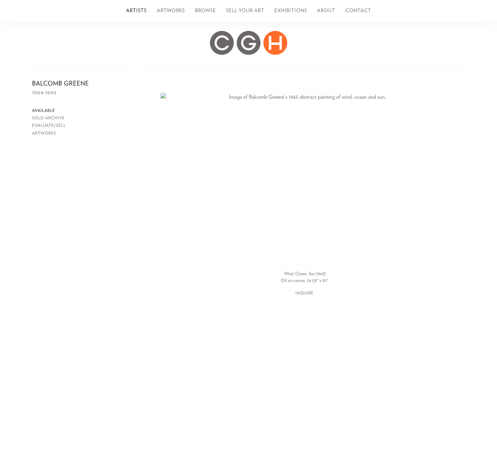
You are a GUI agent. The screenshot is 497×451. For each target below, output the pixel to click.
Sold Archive (48, 118)
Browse (205, 10)
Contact (358, 10)
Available (43, 111)
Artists (136, 10)
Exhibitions (291, 10)
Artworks (171, 10)
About (326, 10)
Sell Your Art (245, 10)
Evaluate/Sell (49, 125)
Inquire (304, 293)
